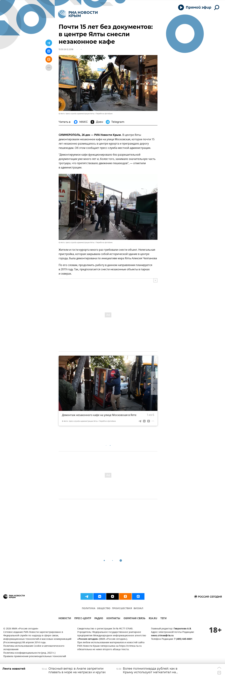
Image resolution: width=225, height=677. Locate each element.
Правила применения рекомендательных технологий (34, 656)
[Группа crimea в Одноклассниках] (125, 596)
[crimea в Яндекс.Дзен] (112, 596)
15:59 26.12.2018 (66, 49)
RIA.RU (153, 619)
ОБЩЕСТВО (103, 608)
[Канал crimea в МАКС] (138, 596)
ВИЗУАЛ (138, 608)
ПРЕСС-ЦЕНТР (82, 619)
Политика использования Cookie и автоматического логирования (33, 647)
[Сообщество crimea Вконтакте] (99, 596)
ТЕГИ (163, 619)
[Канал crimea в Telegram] (87, 596)
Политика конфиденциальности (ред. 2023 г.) (29, 653)
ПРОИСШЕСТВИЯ (122, 608)
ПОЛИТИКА (88, 608)
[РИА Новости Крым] (78, 14)
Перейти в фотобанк (104, 113)
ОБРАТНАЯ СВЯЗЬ (134, 619)
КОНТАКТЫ (113, 619)
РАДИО (98, 619)
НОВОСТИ (64, 619)
